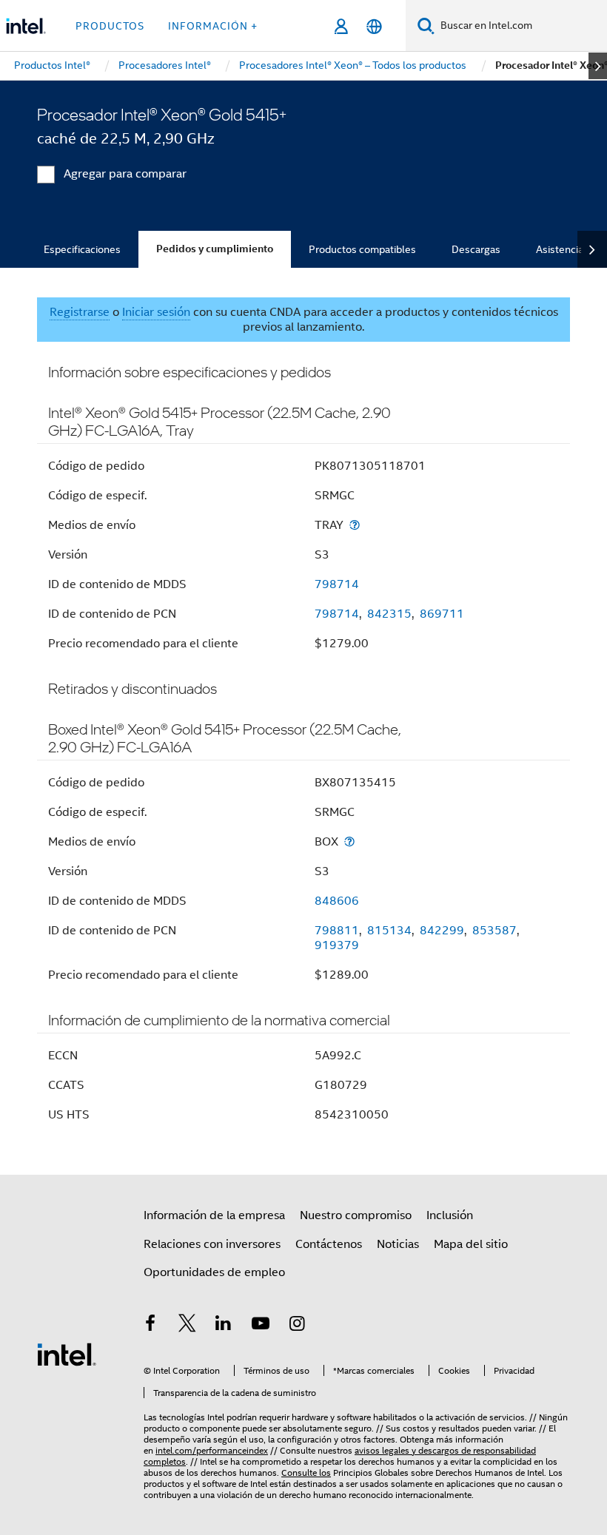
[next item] (597, 66)
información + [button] (213, 26)
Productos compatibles (362, 249)
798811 (337, 930)
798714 (337, 584)
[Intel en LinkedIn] (223, 1325)
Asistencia (559, 249)
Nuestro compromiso (356, 1215)
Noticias (398, 1244)
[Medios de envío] (354, 525)
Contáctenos (328, 1244)
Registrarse (80, 312)
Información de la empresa (214, 1215)
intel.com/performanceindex (211, 1450)
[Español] (374, 26)
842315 (389, 614)
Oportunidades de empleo (214, 1272)
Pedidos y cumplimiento (214, 249)
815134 (389, 930)
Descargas (476, 249)
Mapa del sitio (471, 1244)
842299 (442, 930)
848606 (337, 901)
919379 (337, 945)
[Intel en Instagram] (296, 1325)
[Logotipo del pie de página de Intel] (66, 1353)
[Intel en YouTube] (260, 1325)
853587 (494, 930)
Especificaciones (82, 249)
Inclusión (449, 1215)
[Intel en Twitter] (187, 1325)
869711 (442, 614)
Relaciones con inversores (212, 1244)
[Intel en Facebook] (150, 1325)
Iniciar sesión (156, 312)
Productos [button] (110, 26)
